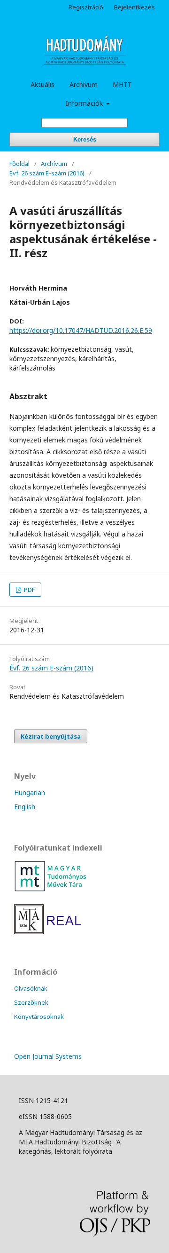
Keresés (84, 139)
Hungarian (29, 792)
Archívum (83, 84)
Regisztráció (86, 7)
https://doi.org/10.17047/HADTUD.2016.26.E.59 (80, 330)
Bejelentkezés (134, 7)
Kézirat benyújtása (51, 736)
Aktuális (42, 84)
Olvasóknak (30, 988)
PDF (29, 589)
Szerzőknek (31, 1002)
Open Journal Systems (48, 1056)
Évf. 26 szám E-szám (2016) (46, 173)
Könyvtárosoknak (39, 1016)
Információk (85, 103)
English (24, 806)
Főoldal (19, 163)
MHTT (122, 84)
